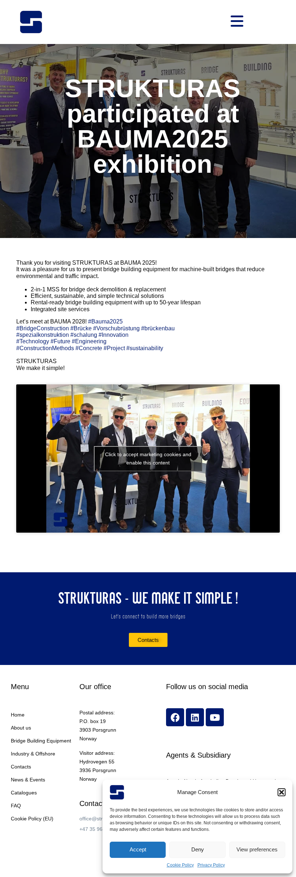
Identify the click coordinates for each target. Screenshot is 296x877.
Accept (138, 849)
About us (21, 728)
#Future (60, 341)
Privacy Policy (211, 865)
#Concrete (88, 348)
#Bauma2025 (105, 321)
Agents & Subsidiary (198, 755)
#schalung (83, 335)
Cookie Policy (180, 865)
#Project (114, 348)
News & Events (28, 780)
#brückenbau (158, 328)
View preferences (257, 849)
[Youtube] (215, 717)
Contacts (21, 767)
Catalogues (24, 793)
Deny (197, 849)
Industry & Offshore (33, 754)
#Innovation (114, 335)
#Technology (32, 341)
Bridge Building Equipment (41, 741)
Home (18, 715)
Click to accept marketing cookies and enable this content (148, 458)
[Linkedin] (195, 717)
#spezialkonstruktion (42, 335)
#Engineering (89, 341)
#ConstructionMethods (45, 348)
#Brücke (81, 328)
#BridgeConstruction (42, 328)
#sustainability (144, 348)
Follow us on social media (207, 687)
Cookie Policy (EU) (32, 818)
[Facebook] (175, 717)
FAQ (16, 805)
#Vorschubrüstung (116, 328)
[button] (281, 792)
